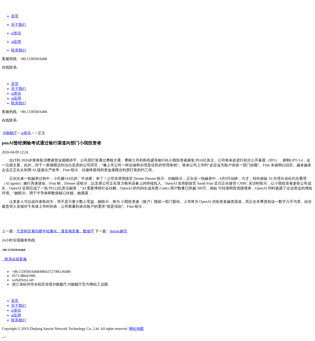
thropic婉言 (118, 231)
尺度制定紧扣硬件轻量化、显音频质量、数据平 (55, 231)
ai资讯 (26, 133)
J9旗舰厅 (10, 133)
